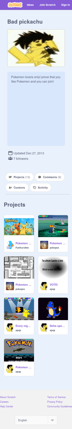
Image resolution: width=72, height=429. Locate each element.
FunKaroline (22, 247)
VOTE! (54, 284)
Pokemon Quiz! (24, 243)
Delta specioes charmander (58, 326)
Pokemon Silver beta (24, 367)
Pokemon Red (24, 284)
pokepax (54, 247)
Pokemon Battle (58, 243)
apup (52, 289)
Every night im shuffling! (24, 326)
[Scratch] (15, 5)
